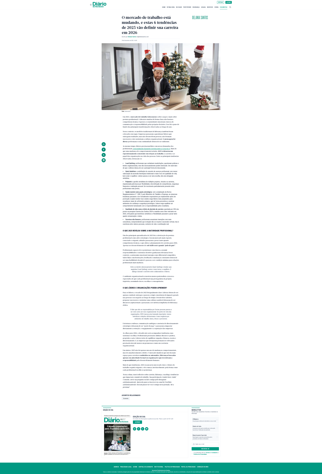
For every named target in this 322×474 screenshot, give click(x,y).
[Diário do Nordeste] (99, 4)
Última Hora (171, 7)
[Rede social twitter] (142, 429)
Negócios (210, 7)
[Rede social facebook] (138, 429)
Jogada (203, 7)
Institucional (158, 467)
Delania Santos (200, 17)
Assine (135, 467)
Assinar (137, 422)
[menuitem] (163, 7)
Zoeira (216, 7)
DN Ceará (179, 7)
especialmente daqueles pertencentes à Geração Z (151, 149)
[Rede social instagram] (134, 429)
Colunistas (223, 7)
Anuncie (116, 467)
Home (163, 7)
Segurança (196, 7)
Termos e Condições (212, 452)
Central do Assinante (146, 467)
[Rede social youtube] (146, 429)
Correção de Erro (202, 467)
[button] (91, 4)
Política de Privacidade (200, 454)
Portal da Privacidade (188, 467)
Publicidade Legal (126, 467)
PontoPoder (187, 7)
